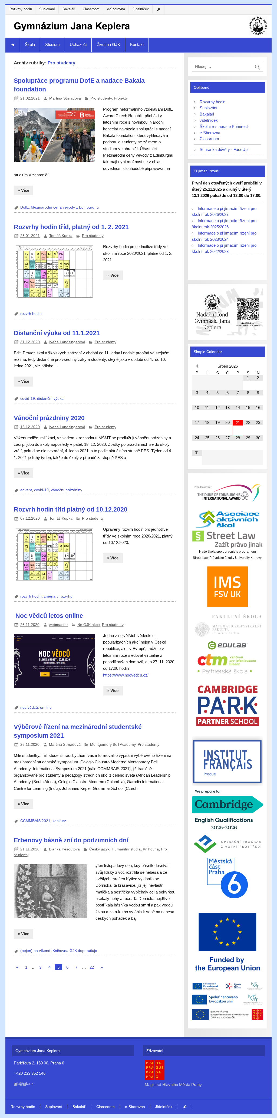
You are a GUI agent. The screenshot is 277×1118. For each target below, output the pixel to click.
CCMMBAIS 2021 (35, 821)
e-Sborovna (116, 9)
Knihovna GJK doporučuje (74, 951)
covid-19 (27, 399)
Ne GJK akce (88, 625)
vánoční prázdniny (66, 490)
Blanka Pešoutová (64, 849)
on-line (46, 707)
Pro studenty (101, 98)
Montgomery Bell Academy (113, 745)
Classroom (91, 9)
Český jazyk (99, 849)
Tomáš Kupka (60, 236)
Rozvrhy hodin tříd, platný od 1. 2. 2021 (71, 226)
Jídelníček (141, 9)
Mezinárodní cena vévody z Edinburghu (65, 207)
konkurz (59, 821)
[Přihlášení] (159, 9)
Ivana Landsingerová (67, 342)
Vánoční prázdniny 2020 (49, 417)
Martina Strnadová (65, 98)
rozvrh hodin (31, 314)
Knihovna (151, 849)
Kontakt (137, 44)
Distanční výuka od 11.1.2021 (57, 333)
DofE (24, 207)
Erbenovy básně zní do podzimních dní (71, 840)
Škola (30, 44)
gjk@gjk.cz (24, 1083)
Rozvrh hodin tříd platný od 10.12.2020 (70, 509)
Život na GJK (108, 44)
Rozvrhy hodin (20, 9)
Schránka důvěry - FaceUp (224, 149)
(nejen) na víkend (35, 951)
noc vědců (29, 707)
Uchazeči (78, 44)
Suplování (47, 9)
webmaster (58, 625)
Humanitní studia (126, 849)
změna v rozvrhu (58, 596)
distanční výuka (50, 399)
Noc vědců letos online (48, 615)
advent (26, 490)
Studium (52, 44)
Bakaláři (68, 9)
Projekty (121, 98)
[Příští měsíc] (258, 366)
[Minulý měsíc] (197, 366)
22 (92, 967)
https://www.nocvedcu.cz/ (126, 675)
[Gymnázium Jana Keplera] (138, 35)
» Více (23, 190)
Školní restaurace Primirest (224, 126)
